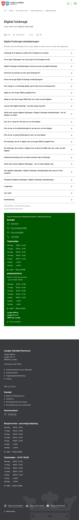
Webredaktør (10, 511)
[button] (29, 35)
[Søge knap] (68, 3)
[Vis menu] (75, 3)
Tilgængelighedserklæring (15, 376)
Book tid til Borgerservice (15, 396)
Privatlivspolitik (11, 373)
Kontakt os (10, 399)
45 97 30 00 (15, 237)
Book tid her (15, 224)
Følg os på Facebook (58, 506)
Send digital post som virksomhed (18, 405)
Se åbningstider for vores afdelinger (19, 370)
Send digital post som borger (16, 402)
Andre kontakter (15, 322)
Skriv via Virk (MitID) (17, 232)
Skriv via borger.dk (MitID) (19, 228)
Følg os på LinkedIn (37, 506)
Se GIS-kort (12, 414)
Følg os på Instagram (15, 506)
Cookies (9, 379)
